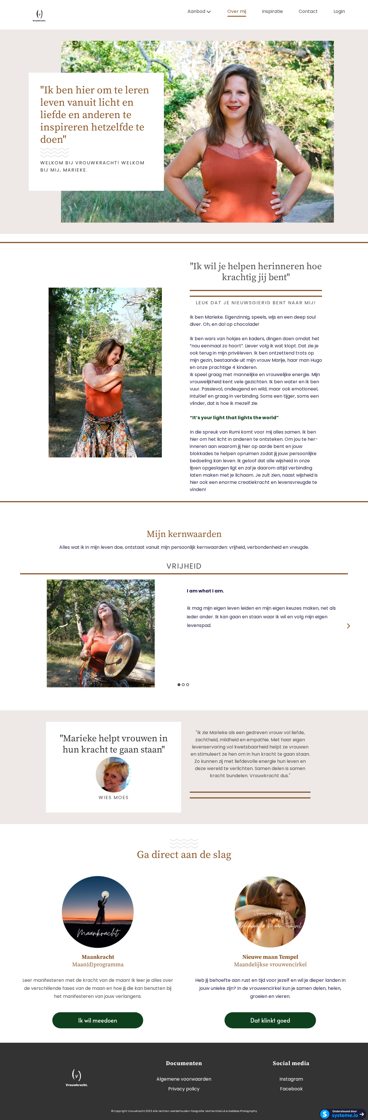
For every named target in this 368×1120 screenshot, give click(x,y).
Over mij (236, 12)
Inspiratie (272, 12)
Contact (308, 12)
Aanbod (196, 12)
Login (339, 12)
